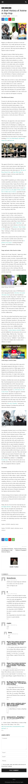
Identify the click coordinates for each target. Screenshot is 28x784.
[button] (26, 2)
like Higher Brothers (6, 506)
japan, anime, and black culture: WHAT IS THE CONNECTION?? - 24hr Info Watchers (16, 704)
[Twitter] (6, 19)
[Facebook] (2, 19)
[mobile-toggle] (2, 2)
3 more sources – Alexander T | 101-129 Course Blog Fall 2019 (16, 717)
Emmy (10, 632)
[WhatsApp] (13, 19)
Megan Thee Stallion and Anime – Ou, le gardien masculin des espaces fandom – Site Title (16, 643)
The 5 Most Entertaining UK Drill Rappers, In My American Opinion (7, 550)
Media (7, 5)
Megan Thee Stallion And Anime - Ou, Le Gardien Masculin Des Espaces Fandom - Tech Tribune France (16, 665)
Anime (11, 5)
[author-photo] (14, 564)
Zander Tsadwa (6, 15)
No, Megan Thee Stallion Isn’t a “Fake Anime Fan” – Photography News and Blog (16, 683)
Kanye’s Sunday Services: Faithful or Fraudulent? (20, 549)
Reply (8, 587)
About (14, 779)
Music (10, 7)
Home (2, 5)
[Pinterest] (9, 19)
